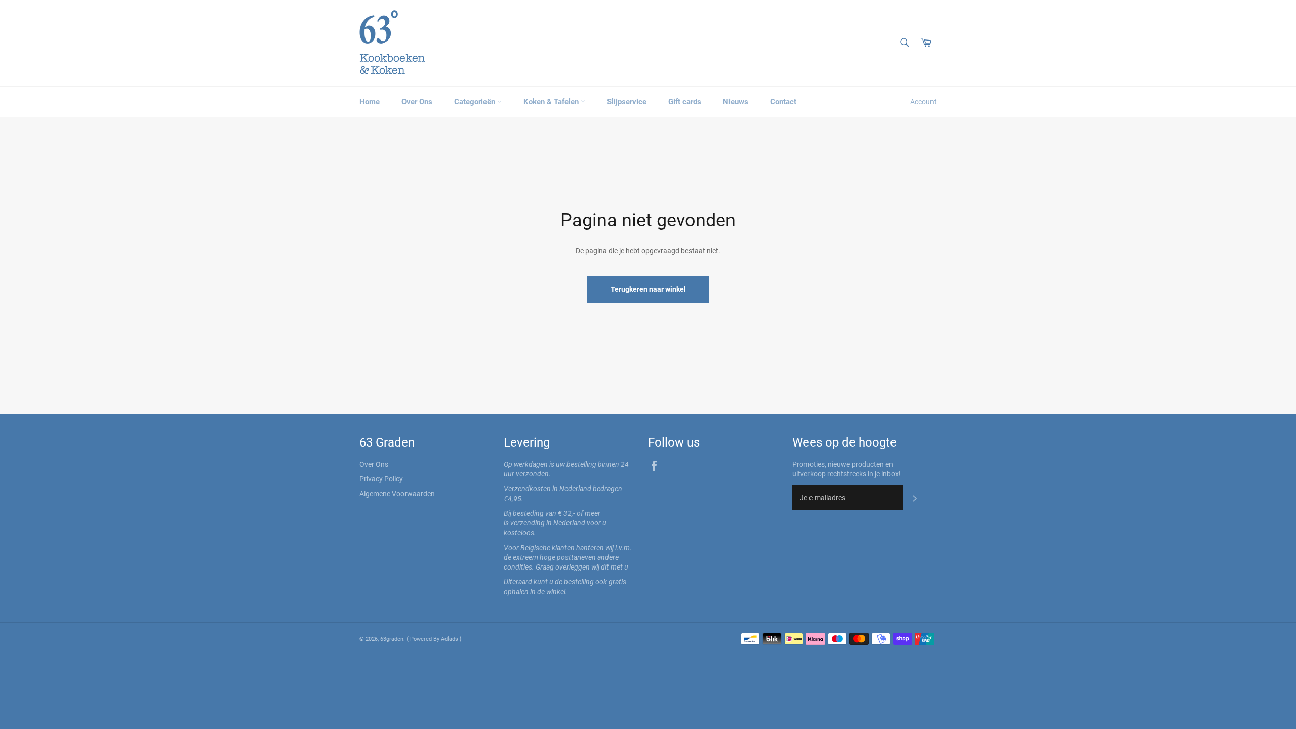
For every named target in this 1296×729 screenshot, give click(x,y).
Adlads (450, 639)
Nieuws (735, 101)
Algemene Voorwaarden (397, 494)
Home (369, 101)
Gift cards (684, 101)
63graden (391, 639)
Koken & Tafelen (552, 101)
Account (923, 102)
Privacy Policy (381, 479)
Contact (783, 101)
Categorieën (475, 101)
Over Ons (416, 101)
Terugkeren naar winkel (648, 289)
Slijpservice (626, 101)
